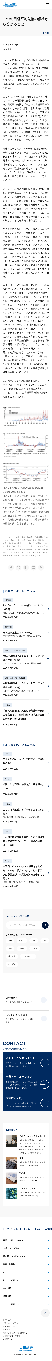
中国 (34, 941)
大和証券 (6, 1339)
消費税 (22, 948)
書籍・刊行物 (9, 1264)
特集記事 (8, 600)
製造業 (22, 941)
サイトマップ (8, 1330)
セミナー (7, 1272)
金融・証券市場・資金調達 (15, 650)
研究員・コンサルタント (14, 1256)
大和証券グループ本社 (11, 1336)
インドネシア (28, 956)
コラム (7, 705)
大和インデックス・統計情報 (14, 1333)
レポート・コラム (22, 1229)
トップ (6, 1229)
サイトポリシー (9, 1326)
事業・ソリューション (13, 1240)
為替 (10, 948)
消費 (10, 941)
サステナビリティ (11, 1280)
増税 (45, 941)
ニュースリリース (11, 1304)
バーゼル (11, 964)
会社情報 (7, 1288)
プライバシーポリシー (11, 1323)
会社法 (34, 948)
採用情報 (7, 1296)
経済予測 (8, 627)
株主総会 (11, 956)
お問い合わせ (8, 1320)
